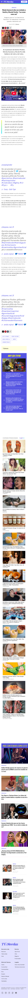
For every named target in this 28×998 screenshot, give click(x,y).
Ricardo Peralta (6, 342)
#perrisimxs (6, 178)
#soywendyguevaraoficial (12, 316)
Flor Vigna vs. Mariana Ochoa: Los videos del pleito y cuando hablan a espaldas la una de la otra (14, 797)
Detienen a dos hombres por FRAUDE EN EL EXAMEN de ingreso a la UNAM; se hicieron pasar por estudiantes (15, 400)
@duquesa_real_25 (7, 227)
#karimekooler (19, 178)
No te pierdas (5, 336)
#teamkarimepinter (10, 311)
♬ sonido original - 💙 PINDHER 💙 (13, 254)
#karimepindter (8, 180)
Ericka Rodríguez (15, 886)
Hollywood (15, 891)
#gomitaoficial (19, 247)
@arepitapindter (6, 165)
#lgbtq (16, 183)
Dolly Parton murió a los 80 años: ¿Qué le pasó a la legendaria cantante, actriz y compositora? (19, 895)
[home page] (8, 2)
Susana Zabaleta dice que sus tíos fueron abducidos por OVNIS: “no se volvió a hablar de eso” (14, 825)
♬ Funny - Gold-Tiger (8, 189)
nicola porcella (6, 339)
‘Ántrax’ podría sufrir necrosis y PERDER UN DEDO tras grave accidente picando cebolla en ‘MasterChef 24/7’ (14, 383)
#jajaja (4, 318)
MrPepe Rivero (15, 872)
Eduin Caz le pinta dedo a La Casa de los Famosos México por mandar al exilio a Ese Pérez (19, 867)
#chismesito (10, 245)
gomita (14, 339)
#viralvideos (6, 183)
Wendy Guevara (14, 336)
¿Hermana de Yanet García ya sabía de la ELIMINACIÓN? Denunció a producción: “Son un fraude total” (14, 408)
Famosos (14, 7)
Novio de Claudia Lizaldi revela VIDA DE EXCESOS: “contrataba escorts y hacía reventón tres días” (19, 881)
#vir (21, 183)
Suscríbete (24, 1)
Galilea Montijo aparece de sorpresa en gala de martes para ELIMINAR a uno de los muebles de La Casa (14, 769)
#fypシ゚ (5, 185)
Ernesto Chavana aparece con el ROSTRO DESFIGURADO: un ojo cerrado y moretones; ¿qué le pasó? (19, 909)
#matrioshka (7, 247)
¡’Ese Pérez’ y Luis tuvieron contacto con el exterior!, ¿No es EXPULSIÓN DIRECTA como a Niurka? (14, 375)
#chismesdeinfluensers (11, 320)
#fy (12, 185)
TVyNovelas (17, 24)
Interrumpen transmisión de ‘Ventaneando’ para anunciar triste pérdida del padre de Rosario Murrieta (13, 392)
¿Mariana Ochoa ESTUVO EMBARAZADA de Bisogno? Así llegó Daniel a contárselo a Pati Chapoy (13, 852)
